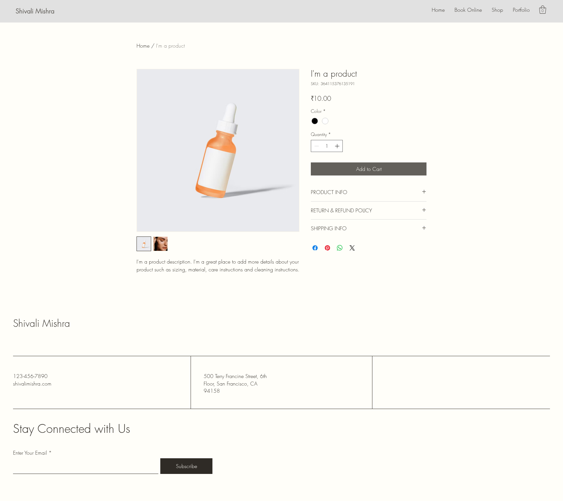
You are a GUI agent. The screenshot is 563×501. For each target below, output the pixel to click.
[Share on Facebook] (315, 248)
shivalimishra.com (32, 383)
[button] (542, 10)
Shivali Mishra (35, 11)
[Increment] (338, 146)
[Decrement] (316, 146)
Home (143, 45)
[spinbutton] (327, 146)
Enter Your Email (30, 452)
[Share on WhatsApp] (340, 248)
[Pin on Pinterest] (327, 248)
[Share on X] (352, 248)
